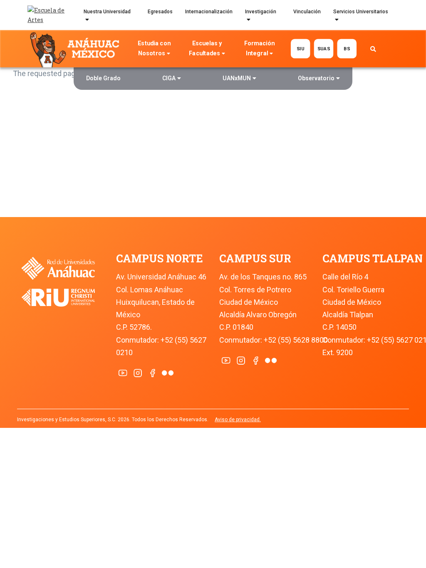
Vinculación (307, 12)
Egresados (160, 12)
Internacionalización (209, 12)
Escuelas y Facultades (205, 48)
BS (347, 49)
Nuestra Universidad (107, 12)
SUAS (323, 49)
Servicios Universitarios (360, 12)
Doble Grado (103, 78)
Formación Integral (259, 48)
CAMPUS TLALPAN (372, 258)
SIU (301, 49)
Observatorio (316, 78)
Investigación (260, 12)
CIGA (169, 78)
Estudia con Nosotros (154, 48)
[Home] (76, 49)
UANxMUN (237, 78)
